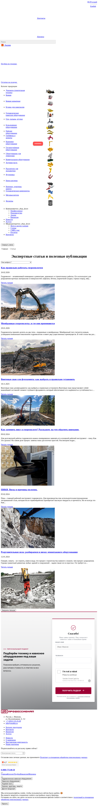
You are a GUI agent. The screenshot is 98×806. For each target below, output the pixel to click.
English (93, 6)
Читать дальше (7, 283)
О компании (11, 740)
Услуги (8, 222)
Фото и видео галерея (19, 226)
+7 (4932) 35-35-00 (13, 721)
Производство (16, 213)
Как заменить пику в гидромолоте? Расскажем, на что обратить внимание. (40, 429)
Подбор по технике (9, 64)
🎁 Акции (6, 45)
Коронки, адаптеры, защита (12, 786)
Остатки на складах (9, 82)
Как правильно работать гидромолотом (22, 267)
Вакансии (15, 217)
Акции (13, 215)
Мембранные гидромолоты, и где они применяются (28, 323)
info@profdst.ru (12, 723)
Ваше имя (59, 642)
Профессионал (16, 211)
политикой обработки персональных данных (78, 697)
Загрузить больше (8, 610)
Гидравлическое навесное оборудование (16, 779)
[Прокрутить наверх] (2, 772)
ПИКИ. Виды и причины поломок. (19, 489)
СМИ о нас (15, 230)
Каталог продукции (14, 727)
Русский (93, 2)
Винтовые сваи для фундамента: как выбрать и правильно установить (38, 379)
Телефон (59, 655)
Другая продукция (8, 789)
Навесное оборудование (10, 781)
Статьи (13, 228)
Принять (5, 804)
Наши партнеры (12, 744)
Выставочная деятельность (17, 742)
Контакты (41, 18)
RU (88, 2)
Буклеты (14, 232)
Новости (9, 219)
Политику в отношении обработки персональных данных (63, 757)
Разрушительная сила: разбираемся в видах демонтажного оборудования (39, 552)
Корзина (40, 37)
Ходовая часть (7, 784)
